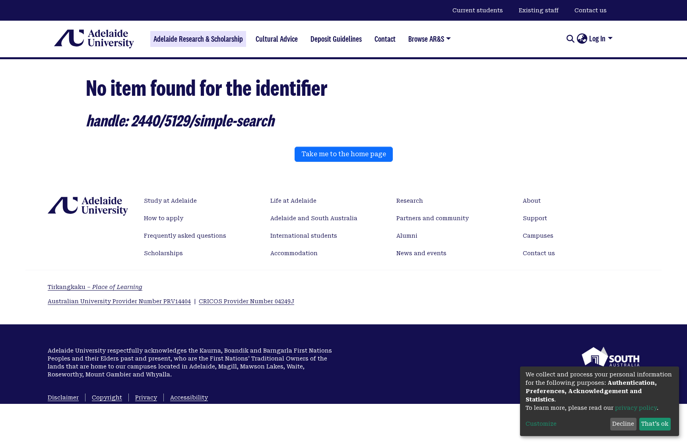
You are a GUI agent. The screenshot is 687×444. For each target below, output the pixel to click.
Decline (623, 424)
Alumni (406, 236)
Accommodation (294, 253)
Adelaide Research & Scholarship (198, 39)
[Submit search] (570, 39)
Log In (597, 38)
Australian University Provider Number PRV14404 (119, 301)
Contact (385, 39)
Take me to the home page (343, 154)
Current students (477, 10)
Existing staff (539, 10)
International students (303, 236)
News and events (421, 253)
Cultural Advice (277, 39)
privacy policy (636, 408)
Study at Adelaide (170, 201)
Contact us (590, 10)
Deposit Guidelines (336, 39)
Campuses (538, 236)
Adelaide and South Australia (313, 218)
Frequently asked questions (185, 236)
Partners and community (432, 218)
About (532, 201)
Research (409, 201)
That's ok (654, 424)
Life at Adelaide (293, 201)
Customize (541, 424)
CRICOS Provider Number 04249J (246, 301)
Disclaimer (63, 397)
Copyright (107, 397)
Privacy (146, 397)
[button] (581, 39)
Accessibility (189, 397)
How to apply (163, 218)
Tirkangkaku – (95, 287)
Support (535, 218)
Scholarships (163, 253)
